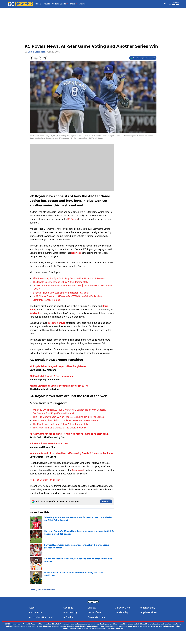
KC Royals (72, 219)
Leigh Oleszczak (36, 52)
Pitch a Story (35, 612)
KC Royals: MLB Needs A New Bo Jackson (51, 376)
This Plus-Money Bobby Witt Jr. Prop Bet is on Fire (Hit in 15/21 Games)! (69, 278)
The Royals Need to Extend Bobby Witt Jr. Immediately (60, 282)
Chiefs (38, 4)
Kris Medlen (36, 313)
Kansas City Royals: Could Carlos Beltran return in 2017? (59, 385)
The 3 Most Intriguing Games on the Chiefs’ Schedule (60, 427)
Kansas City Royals (46, 590)
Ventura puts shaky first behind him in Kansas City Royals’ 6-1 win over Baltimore (71, 453)
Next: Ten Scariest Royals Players (47, 479)
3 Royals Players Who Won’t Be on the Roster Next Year (60, 292)
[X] (170, 4)
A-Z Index (68, 617)
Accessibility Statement (41, 617)
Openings (68, 607)
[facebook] (165, 4)
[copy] (45, 58)
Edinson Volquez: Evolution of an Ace (49, 443)
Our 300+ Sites (122, 607)
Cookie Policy (121, 612)
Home (32, 590)
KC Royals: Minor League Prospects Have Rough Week (58, 366)
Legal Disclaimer (148, 612)
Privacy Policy (70, 612)
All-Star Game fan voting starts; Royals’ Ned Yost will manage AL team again (69, 433)
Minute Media (16, 624)
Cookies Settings (96, 617)
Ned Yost (76, 252)
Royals (47, 4)
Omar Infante (78, 470)
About (82, 4)
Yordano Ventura (56, 323)
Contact (92, 607)
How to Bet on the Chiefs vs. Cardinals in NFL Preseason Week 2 (65, 420)
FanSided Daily (147, 607)
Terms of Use (94, 612)
